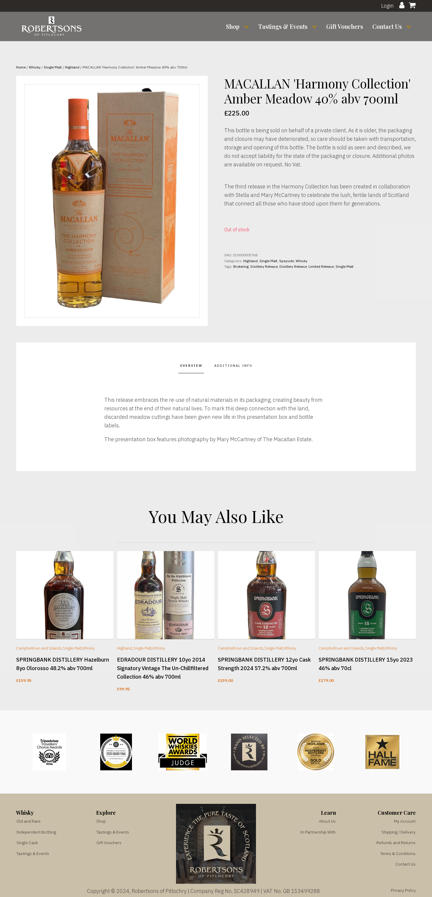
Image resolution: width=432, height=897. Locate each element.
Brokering (241, 266)
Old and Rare (28, 821)
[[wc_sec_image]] (64, 595)
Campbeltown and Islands (39, 648)
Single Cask (27, 842)
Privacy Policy (403, 890)
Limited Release (321, 266)
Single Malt (53, 67)
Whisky (35, 67)
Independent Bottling (36, 832)
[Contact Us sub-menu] (409, 26)
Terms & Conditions (398, 853)
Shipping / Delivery (398, 832)
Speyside (286, 261)
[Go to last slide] (16, 622)
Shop (233, 26)
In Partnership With (318, 832)
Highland (72, 67)
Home (21, 67)
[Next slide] (416, 622)
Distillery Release (264, 266)
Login (387, 5)
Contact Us (387, 26)
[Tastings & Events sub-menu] (315, 26)
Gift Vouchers (344, 26)
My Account (405, 821)
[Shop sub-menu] (247, 26)
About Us (327, 821)
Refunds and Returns (396, 842)
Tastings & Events (282, 26)
